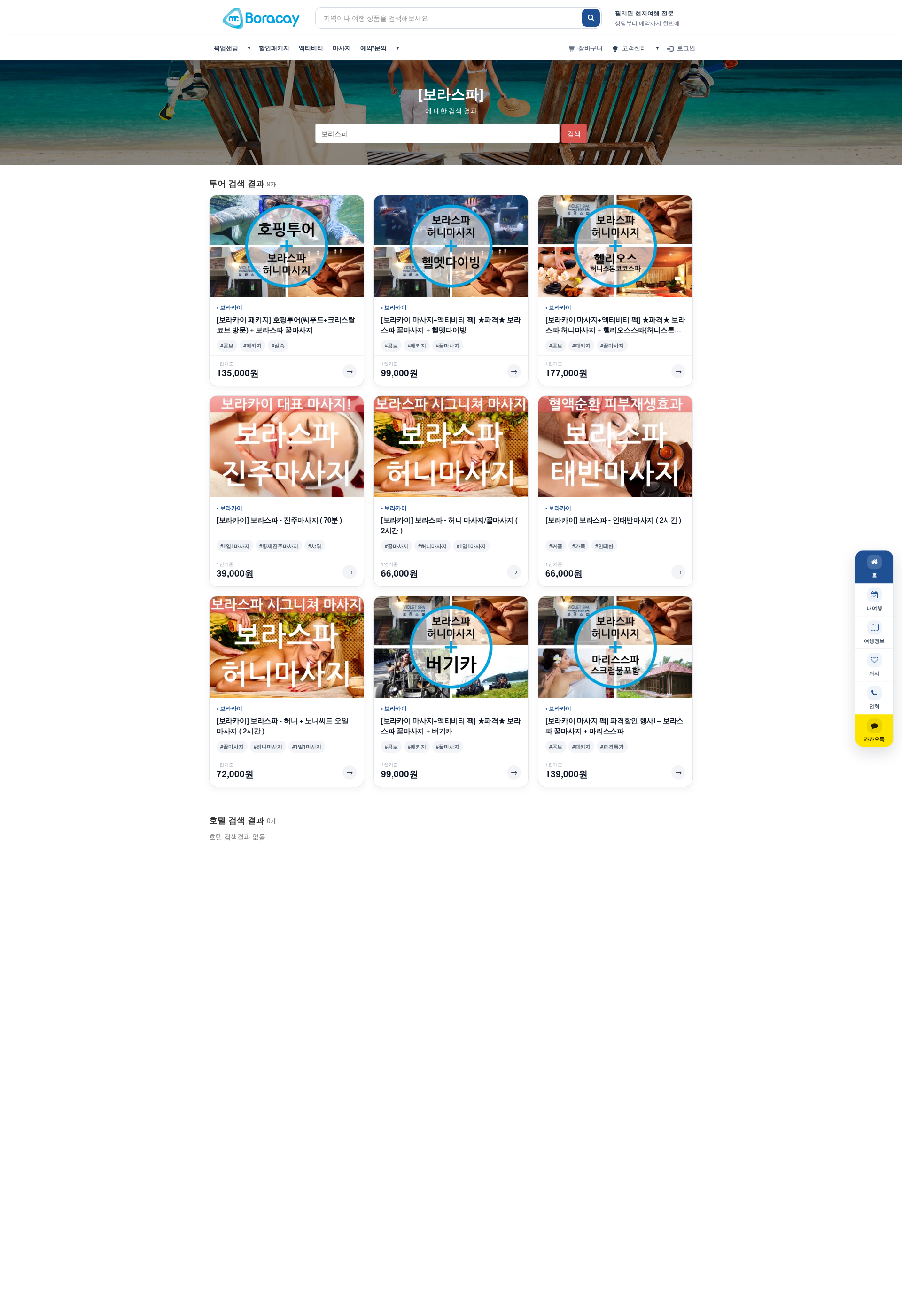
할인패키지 (274, 47)
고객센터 (632, 47)
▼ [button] (249, 47)
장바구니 (589, 47)
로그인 (684, 47)
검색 (574, 133)
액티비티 (311, 47)
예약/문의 (373, 47)
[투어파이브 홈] (262, 17)
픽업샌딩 (226, 47)
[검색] (591, 18)
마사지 (342, 47)
